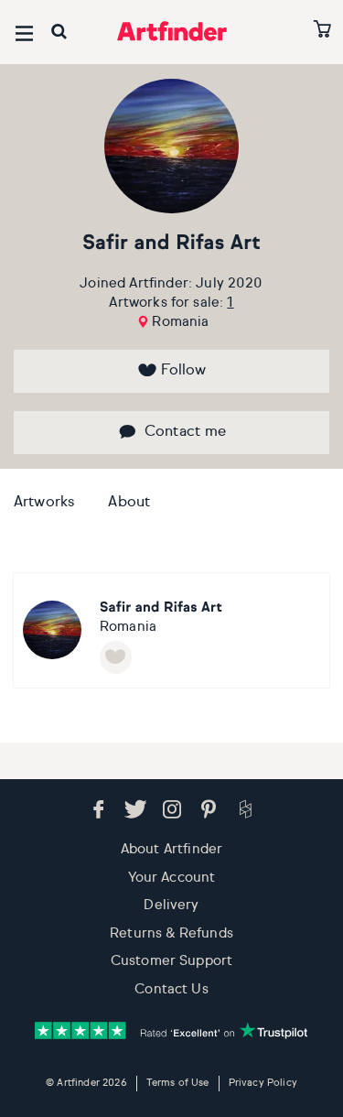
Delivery (171, 905)
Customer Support (172, 961)
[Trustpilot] (171, 1030)
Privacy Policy (263, 1083)
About (129, 502)
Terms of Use (177, 1083)
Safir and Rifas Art (171, 243)
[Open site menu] (24, 33)
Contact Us (171, 989)
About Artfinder (171, 849)
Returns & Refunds (171, 933)
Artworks (44, 502)
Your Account (172, 877)
